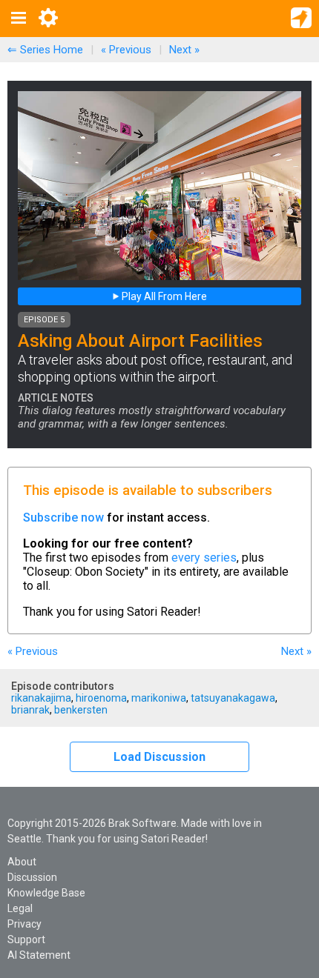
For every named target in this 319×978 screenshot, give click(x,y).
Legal (20, 908)
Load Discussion (159, 757)
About (21, 862)
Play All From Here (163, 296)
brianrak (30, 710)
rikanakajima (41, 698)
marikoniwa (158, 698)
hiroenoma (101, 698)
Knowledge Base (46, 893)
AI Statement (38, 955)
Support (26, 939)
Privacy (24, 924)
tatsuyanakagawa (233, 698)
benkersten (81, 710)
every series (204, 557)
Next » (184, 49)
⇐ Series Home (45, 49)
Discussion (32, 877)
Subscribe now (63, 517)
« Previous (126, 49)
